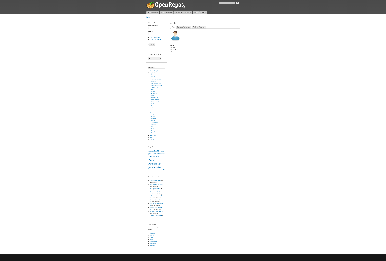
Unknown (153, 108)
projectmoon (153, 243)
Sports (152, 104)
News (162, 12)
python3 (159, 167)
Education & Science (156, 85)
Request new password (155, 39)
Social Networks (155, 102)
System (153, 106)
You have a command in (156, 215)
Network (153, 91)
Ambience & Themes (156, 79)
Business (153, 81)
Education (153, 125)
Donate (196, 12)
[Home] (166, 5)
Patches (153, 95)
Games (151, 112)
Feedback (203, 12)
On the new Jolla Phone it (156, 211)
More (164, 170)
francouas (152, 233)
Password (151, 31)
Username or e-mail (153, 25)
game (150, 153)
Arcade (153, 120)
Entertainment (154, 87)
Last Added (178, 12)
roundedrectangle (154, 241)
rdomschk (152, 245)
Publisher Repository (199, 27)
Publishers (169, 12)
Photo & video (154, 97)
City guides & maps (156, 83)
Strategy (153, 131)
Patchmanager (154, 163)
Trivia (152, 133)
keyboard (155, 156)
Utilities (153, 110)
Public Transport (155, 99)
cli (163, 151)
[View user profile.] (175, 42)
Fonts (151, 137)
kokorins (152, 235)
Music (152, 89)
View (174, 27)
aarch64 (151, 150)
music (162, 157)
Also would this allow (155, 188)
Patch (151, 160)
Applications (153, 73)
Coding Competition (155, 71)
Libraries (152, 139)
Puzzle (153, 127)
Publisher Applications (183, 27)
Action (153, 116)
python (152, 167)
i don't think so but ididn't (156, 184)
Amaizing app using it (155, 180)
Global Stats (187, 12)
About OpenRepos (152, 12)
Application (154, 75)
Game (152, 114)
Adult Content (154, 77)
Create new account (155, 37)
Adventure (153, 118)
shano (151, 237)
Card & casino (154, 122)
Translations (153, 135)
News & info (154, 93)
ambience (158, 151)
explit (151, 239)
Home (148, 17)
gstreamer (156, 153)
